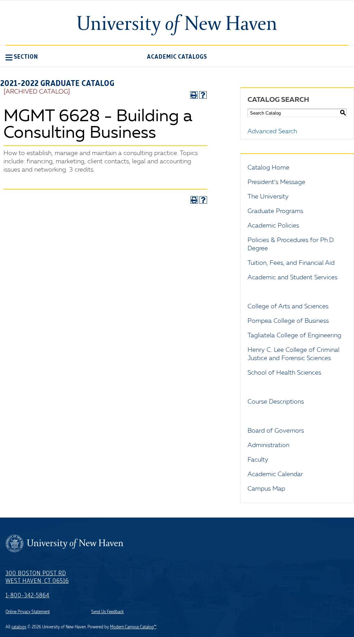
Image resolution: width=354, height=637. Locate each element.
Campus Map (266, 489)
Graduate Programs (275, 211)
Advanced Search (272, 131)
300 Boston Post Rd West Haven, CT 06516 (37, 577)
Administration (268, 445)
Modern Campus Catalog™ (133, 627)
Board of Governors (276, 431)
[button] (22, 57)
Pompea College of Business (288, 321)
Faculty (258, 460)
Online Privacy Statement (28, 611)
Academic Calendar (275, 474)
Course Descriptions (276, 402)
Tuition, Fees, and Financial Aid (291, 263)
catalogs (18, 627)
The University (268, 197)
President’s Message (276, 182)
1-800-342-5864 (27, 595)
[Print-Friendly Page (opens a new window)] (194, 95)
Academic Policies (273, 226)
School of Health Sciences (284, 373)
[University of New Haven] (177, 25)
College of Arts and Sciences (288, 306)
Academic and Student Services (292, 277)
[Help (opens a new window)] (203, 95)
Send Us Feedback (107, 611)
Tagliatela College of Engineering (294, 335)
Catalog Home (268, 168)
